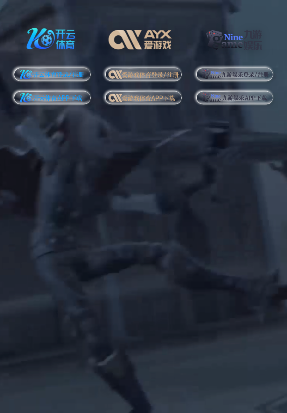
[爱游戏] (144, 37)
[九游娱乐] (234, 37)
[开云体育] (52, 37)
